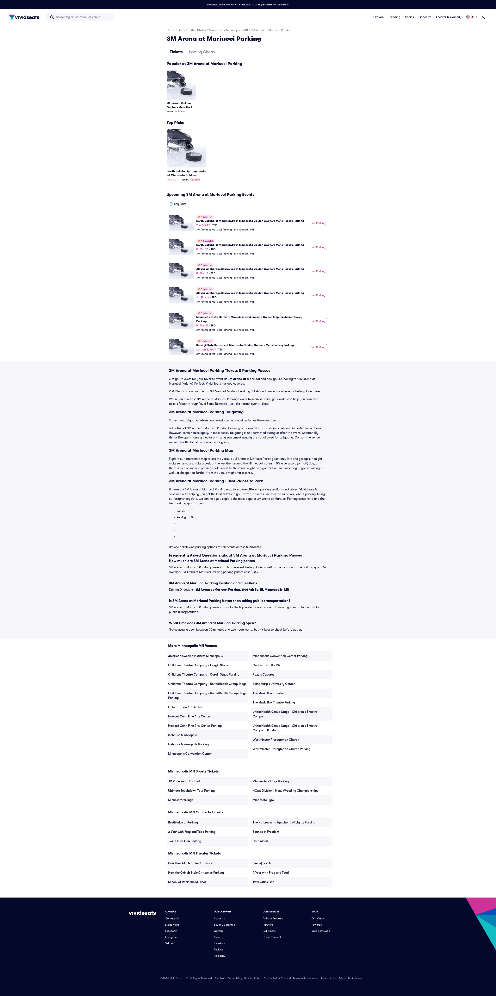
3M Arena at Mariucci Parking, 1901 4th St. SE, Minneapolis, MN (242, 589)
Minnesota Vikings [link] (180, 800)
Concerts (424, 17)
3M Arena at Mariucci (244, 379)
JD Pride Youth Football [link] (184, 781)
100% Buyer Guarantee (264, 4)
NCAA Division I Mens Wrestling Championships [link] (285, 790)
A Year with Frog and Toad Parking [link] (191, 832)
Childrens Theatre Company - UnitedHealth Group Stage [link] (207, 684)
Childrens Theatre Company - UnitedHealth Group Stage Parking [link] (207, 695)
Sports (409, 17)
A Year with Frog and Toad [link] (271, 872)
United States (197, 30)
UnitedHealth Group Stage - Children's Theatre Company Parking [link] (285, 728)
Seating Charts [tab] (202, 52)
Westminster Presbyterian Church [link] (276, 739)
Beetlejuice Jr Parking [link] (183, 822)
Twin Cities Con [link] (263, 882)
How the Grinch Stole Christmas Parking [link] (196, 872)
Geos (181, 30)
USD (474, 17)
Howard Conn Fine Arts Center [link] (189, 716)
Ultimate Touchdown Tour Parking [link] (191, 790)
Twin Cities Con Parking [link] (184, 841)
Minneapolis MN (237, 30)
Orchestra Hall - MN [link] (266, 665)
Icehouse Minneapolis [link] (182, 735)
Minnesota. (254, 547)
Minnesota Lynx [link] (263, 800)
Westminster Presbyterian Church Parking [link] (281, 749)
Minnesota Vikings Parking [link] (271, 781)
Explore (378, 17)
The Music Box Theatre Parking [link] (274, 702)
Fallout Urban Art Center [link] (185, 707)
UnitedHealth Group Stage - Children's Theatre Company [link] (285, 714)
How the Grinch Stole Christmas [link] (190, 863)
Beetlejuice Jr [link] (262, 863)
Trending (394, 17)
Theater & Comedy (449, 17)
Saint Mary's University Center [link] (274, 684)
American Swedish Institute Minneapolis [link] (195, 656)
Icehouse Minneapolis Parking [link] (188, 744)
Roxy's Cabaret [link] (263, 674)
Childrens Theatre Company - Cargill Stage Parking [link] (203, 674)
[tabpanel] (248, 209)
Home (171, 30)
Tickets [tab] (176, 52)
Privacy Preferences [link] (350, 978)
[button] (178, 204)
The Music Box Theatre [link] (268, 693)
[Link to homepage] (25, 17)
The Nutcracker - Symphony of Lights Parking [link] (284, 822)
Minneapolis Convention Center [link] (190, 753)
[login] (483, 17)
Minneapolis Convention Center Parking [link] (280, 656)
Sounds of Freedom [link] (266, 832)
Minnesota (216, 30)
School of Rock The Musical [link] (187, 882)
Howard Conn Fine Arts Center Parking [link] (195, 726)
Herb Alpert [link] (260, 841)
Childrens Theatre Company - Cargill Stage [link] (198, 665)
